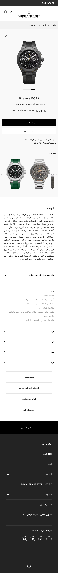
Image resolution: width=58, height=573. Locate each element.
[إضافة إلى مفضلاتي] (5, 35)
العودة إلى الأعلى (29, 427)
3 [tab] (25, 89)
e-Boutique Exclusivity (36, 484)
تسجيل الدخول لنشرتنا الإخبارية (38, 514)
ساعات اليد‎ (47, 444)
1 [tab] (33, 89)
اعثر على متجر (29, 131)
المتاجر (49, 494)
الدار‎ (50, 464)
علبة (52, 342)
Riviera (33, 25)
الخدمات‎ (48, 474)
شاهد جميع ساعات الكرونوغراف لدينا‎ (41, 275)
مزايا (52, 291)
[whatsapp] (24, 539)
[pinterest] (32, 539)
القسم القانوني (45, 504)
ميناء (52, 352)
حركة (52, 331)
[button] (53, 11)
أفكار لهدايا (47, 454)
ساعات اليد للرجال (48, 25)
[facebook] (49, 539)
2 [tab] (29, 89)
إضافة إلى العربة (29, 122)
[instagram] (41, 539)
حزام (52, 362)
